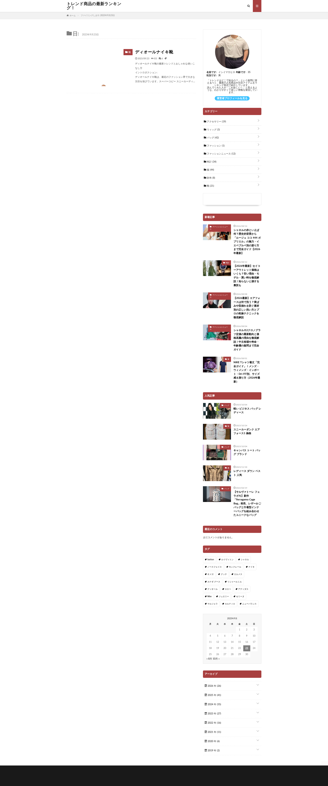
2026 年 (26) (214, 686)
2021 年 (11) (214, 732)
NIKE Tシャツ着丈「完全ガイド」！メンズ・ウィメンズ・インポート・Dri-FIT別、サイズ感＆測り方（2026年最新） (247, 372)
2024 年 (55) (214, 704)
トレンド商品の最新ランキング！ (94, 6)
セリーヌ (240, 596)
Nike (209, 596)
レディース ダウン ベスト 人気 (247, 473)
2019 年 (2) (213, 750)
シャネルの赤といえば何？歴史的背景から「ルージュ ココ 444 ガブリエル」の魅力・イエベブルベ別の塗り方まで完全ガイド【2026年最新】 (247, 241)
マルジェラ (212, 604)
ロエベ (228, 589)
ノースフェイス (214, 567)
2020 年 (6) (213, 741)
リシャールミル (234, 582)
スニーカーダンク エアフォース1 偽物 (247, 431)
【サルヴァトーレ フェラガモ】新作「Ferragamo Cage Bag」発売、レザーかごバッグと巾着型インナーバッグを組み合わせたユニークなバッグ (247, 503)
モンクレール (235, 567)
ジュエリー (224, 596)
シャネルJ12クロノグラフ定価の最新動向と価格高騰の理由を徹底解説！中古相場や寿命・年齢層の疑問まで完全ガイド (247, 340)
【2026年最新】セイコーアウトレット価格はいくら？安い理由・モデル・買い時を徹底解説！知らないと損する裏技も (247, 276)
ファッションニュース (221, 154)
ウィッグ (213, 130)
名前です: (212, 72)
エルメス (238, 574)
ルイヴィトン (227, 560)
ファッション (215, 146)
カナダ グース (213, 582)
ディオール (212, 589)
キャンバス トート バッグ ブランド (247, 452)
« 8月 (209, 659)
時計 (211, 162)
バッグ (212, 138)
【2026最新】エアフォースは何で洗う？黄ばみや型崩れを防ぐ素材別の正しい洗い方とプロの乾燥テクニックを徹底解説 (247, 308)
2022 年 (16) (214, 723)
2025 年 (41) (214, 695)
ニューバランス (249, 604)
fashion (210, 560)
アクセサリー (216, 121)
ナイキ (251, 567)
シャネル (245, 560)
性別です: (212, 75)
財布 (210, 178)
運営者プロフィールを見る (232, 98)
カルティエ (230, 604)
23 (246, 648)
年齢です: (241, 72)
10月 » (216, 659)
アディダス (243, 589)
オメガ (210, 574)
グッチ (224, 574)
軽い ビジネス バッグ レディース (247, 410)
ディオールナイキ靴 (154, 52)
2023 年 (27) (214, 714)
